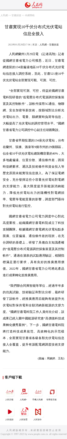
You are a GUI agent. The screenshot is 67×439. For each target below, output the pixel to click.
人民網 (4, 15)
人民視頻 (9, 419)
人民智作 (37, 419)
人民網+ (23, 399)
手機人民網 (37, 399)
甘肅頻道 (16, 15)
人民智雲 (23, 419)
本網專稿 (30, 15)
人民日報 (9, 399)
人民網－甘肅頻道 (49, 44)
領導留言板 (51, 399)
